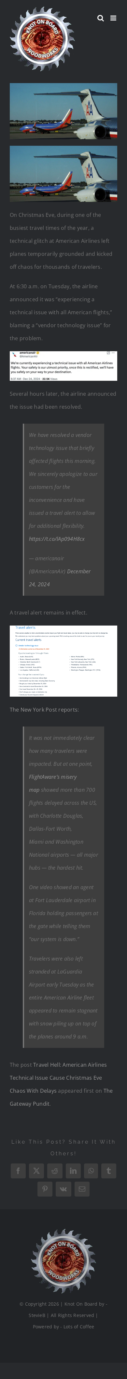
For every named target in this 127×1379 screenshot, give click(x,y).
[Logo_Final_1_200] (63, 1231)
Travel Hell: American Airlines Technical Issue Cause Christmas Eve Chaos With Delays (58, 1077)
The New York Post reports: (44, 709)
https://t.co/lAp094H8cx (57, 538)
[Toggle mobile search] (100, 18)
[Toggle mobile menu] (113, 18)
